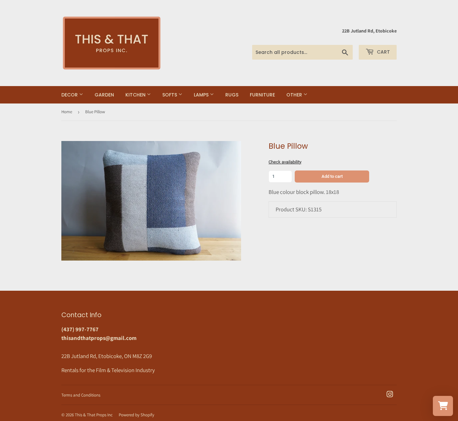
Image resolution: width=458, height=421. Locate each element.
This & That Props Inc (94, 415)
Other (294, 94)
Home (66, 112)
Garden (104, 94)
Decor (70, 94)
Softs (170, 94)
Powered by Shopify (136, 415)
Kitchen (136, 94)
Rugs (231, 94)
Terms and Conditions (80, 395)
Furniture (262, 94)
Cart (383, 52)
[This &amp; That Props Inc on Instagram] (390, 395)
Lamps (202, 94)
